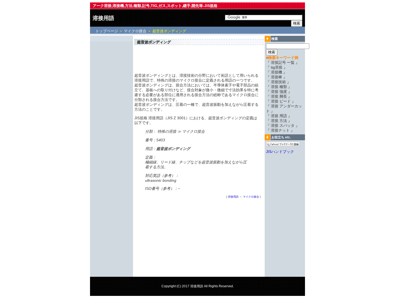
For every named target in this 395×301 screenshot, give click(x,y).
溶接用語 (103, 18)
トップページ (107, 31)
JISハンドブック (280, 151)
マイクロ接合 (135, 31)
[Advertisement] (111, 117)
